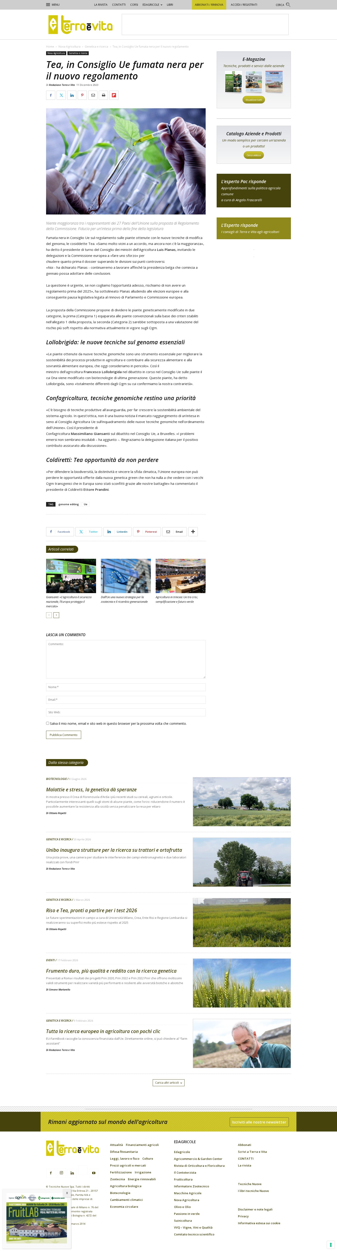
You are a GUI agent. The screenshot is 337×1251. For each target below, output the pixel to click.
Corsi (134, 5)
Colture (147, 1158)
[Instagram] (61, 1173)
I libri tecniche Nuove (253, 1191)
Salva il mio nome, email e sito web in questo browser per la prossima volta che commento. (118, 723)
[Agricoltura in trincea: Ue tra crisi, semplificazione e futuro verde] (181, 576)
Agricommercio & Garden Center (198, 1159)
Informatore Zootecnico (191, 1186)
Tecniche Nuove (250, 1184)
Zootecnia (117, 1179)
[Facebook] (50, 1173)
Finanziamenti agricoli (142, 1145)
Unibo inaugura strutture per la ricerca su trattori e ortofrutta (114, 850)
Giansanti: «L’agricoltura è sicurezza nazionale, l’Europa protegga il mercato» (68, 601)
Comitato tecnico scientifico (194, 1234)
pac (254, 190)
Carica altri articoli (167, 1083)
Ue (85, 504)
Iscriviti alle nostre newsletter (259, 1122)
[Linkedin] (72, 1173)
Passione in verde (187, 1214)
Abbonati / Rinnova (209, 5)
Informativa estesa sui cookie (259, 1223)
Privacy (243, 1216)
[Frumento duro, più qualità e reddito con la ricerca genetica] (242, 995)
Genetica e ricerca (96, 47)
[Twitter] (83, 1170)
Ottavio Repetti (57, 813)
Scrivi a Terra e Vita (252, 1152)
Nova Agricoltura (69, 47)
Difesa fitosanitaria (124, 1152)
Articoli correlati (61, 549)
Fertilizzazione (121, 1172)
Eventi (50, 960)
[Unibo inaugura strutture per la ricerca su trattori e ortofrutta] (242, 874)
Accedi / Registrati (244, 5)
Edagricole (151, 5)
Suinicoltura (183, 1220)
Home (50, 47)
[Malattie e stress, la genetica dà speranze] (242, 813)
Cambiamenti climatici (126, 1200)
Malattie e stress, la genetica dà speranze (91, 789)
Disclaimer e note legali (255, 1209)
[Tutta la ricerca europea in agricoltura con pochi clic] (242, 1055)
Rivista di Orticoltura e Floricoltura (199, 1166)
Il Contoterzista (185, 1172)
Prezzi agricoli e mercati (128, 1165)
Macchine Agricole (188, 1193)
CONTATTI (119, 5)
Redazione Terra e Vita (62, 85)
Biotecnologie (56, 779)
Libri (170, 5)
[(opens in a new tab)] (126, 576)
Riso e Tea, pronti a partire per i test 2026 (91, 910)
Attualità (116, 1145)
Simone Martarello (59, 989)
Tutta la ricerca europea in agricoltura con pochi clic (103, 1031)
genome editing (68, 504)
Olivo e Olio (182, 1207)
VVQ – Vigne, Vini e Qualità (193, 1227)
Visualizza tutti (254, 99)
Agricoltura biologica (125, 1186)
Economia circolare (124, 1207)
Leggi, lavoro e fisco (124, 1158)
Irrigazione (143, 1172)
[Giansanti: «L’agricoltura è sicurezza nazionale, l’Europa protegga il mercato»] (71, 576)
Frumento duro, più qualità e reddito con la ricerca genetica (111, 971)
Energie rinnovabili (142, 1179)
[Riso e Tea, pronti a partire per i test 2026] (242, 934)
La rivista (101, 5)
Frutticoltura (183, 1179)
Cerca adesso (254, 155)
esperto (254, 228)
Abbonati (244, 1145)
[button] (283, 5)
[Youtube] (93, 1173)
